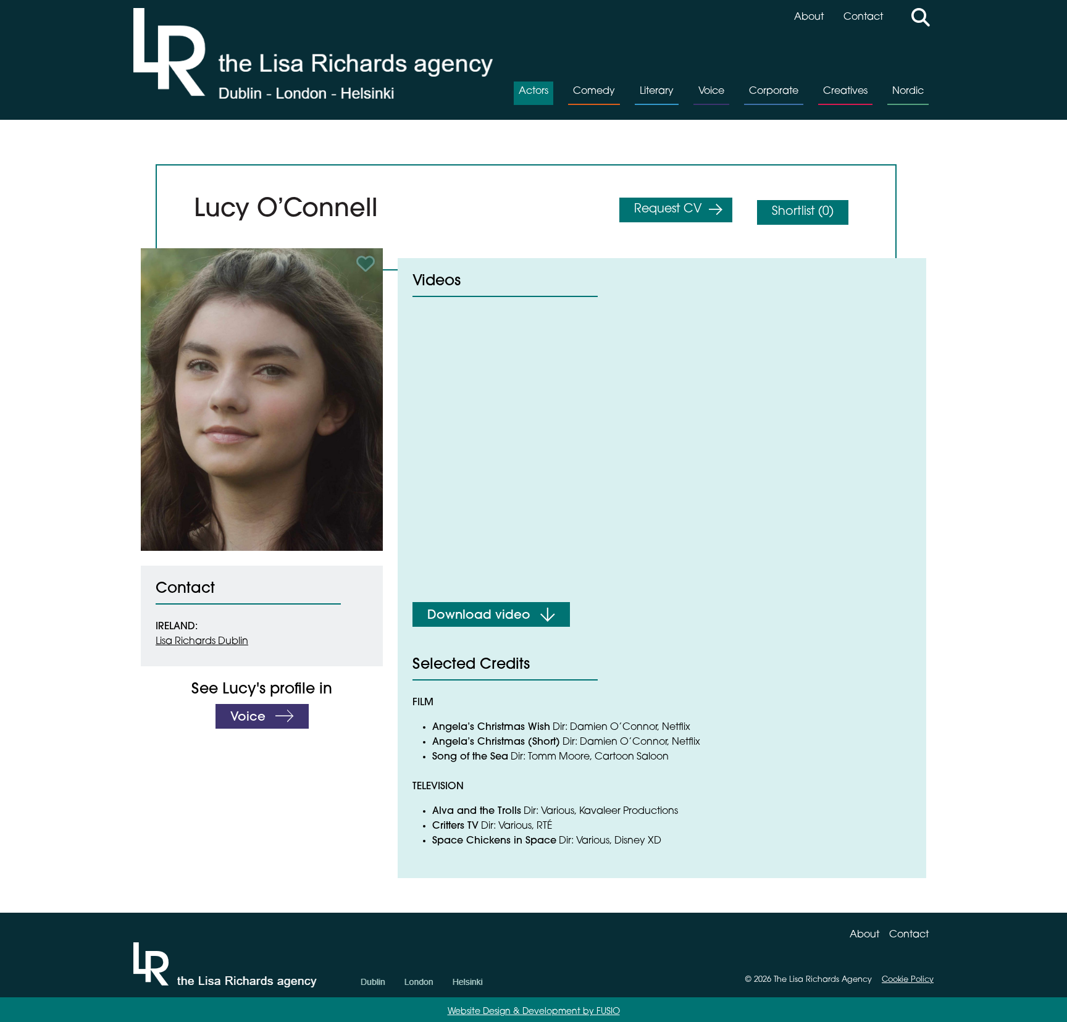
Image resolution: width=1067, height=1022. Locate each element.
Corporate (773, 91)
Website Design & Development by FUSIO (534, 1011)
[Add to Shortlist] (367, 263)
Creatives (845, 91)
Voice (711, 91)
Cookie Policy (908, 980)
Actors (533, 91)
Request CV (667, 210)
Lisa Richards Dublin (202, 642)
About (809, 17)
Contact (863, 17)
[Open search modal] (921, 19)
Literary (657, 91)
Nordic (908, 91)
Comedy (594, 91)
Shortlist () (803, 212)
